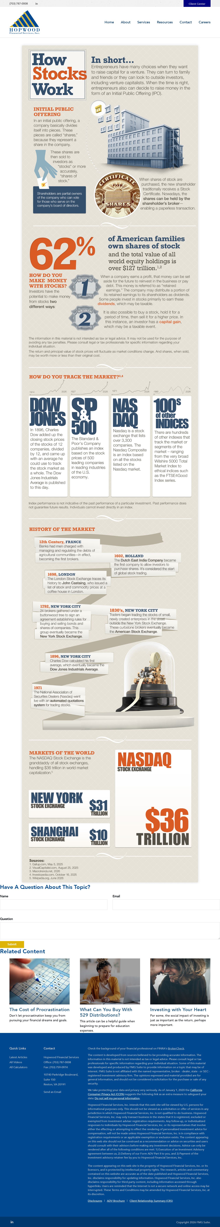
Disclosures (95, 1201)
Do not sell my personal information (117, 1098)
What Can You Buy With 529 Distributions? (106, 1012)
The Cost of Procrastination (39, 1010)
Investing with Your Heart (178, 1010)
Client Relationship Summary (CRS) (151, 1201)
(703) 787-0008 (18, 3)
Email (116, 896)
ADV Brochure (116, 1201)
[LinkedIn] (37, 3)
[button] (125, 22)
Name (4, 896)
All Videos (15, 1062)
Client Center (197, 4)
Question (6, 919)
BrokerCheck (176, 1048)
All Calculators (18, 1067)
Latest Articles (18, 1057)
